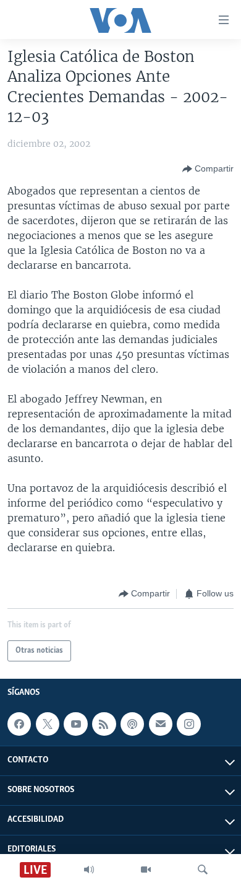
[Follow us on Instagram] (188, 724)
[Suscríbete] (160, 724)
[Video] (145, 869)
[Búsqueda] (202, 869)
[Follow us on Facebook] (19, 724)
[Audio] (89, 869)
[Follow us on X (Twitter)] (47, 724)
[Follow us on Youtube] (75, 724)
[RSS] (104, 724)
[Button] (208, 169)
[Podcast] (132, 724)
